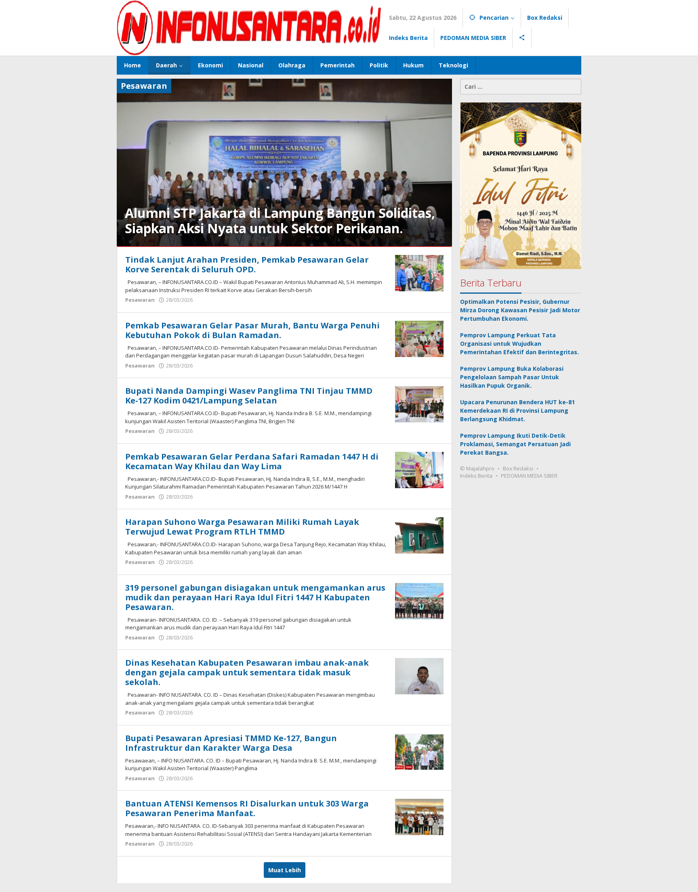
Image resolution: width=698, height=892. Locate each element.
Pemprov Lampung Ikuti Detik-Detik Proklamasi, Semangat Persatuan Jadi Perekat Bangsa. (515, 444)
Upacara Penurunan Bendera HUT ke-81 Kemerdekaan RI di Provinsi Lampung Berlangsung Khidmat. (517, 410)
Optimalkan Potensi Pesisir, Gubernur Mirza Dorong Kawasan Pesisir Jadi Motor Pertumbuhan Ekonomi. (520, 310)
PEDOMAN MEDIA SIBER (529, 475)
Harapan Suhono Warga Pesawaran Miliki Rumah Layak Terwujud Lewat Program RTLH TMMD (242, 526)
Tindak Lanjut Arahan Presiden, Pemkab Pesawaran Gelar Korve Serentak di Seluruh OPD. (247, 264)
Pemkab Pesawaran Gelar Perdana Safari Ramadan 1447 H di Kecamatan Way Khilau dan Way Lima (251, 461)
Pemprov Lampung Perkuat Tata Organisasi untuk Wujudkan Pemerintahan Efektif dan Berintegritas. (519, 343)
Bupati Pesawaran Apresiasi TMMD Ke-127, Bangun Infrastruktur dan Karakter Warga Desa (231, 743)
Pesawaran (140, 299)
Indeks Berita (476, 475)
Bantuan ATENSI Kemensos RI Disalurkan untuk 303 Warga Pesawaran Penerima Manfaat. (247, 808)
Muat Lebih (284, 870)
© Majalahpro (477, 468)
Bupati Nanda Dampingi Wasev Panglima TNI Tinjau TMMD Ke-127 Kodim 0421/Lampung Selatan (248, 395)
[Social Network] (522, 38)
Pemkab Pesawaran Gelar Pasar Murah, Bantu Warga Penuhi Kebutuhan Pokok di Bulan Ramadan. (252, 330)
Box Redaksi (518, 468)
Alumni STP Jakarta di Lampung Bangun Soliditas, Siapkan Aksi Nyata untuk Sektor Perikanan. (280, 220)
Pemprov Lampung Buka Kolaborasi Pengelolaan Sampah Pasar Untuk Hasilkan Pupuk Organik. (511, 377)
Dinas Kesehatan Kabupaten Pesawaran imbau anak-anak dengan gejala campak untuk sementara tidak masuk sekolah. (247, 672)
